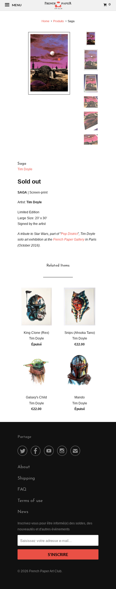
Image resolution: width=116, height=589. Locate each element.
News (23, 512)
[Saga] (49, 63)
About (24, 467)
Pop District (69, 234)
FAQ (22, 489)
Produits (58, 21)
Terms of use (30, 501)
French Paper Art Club (45, 571)
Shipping (26, 478)
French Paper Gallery (68, 239)
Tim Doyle (25, 169)
